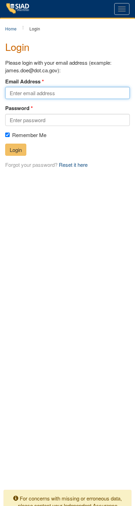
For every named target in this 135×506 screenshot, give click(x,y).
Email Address (22, 81)
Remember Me (29, 134)
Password (17, 108)
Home (11, 28)
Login (16, 149)
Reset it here (73, 164)
